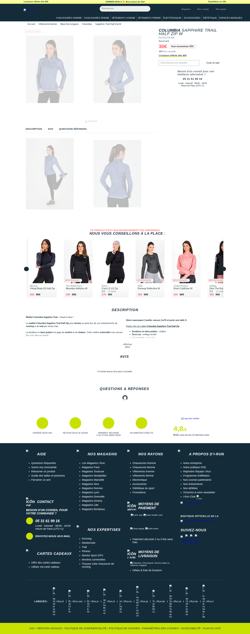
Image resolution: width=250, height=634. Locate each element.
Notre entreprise (192, 463)
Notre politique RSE (194, 467)
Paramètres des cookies (160, 628)
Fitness (86, 551)
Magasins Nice (90, 484)
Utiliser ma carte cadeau (45, 566)
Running (87, 538)
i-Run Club (189, 496)
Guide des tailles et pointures (48, 475)
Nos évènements (193, 484)
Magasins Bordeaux (93, 509)
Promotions (139, 492)
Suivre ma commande (44, 467)
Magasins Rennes (92, 488)
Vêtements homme (143, 471)
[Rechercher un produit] (146, 9)
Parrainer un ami (40, 479)
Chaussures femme (144, 467)
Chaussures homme (144, 463)
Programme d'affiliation (196, 475)
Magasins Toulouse (93, 471)
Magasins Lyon (90, 492)
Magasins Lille (90, 505)
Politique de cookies (124, 628)
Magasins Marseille (93, 479)
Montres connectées (93, 559)
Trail (84, 547)
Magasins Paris (91, 467)
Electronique (140, 479)
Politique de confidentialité (85, 628)
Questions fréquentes (43, 463)
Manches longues (69, 24)
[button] (42, 427)
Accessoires (140, 484)
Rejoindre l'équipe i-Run (197, 471)
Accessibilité (191, 628)
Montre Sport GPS (92, 555)
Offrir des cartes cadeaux (45, 562)
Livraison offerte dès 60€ (172, 55)
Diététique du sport (143, 488)
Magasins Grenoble (93, 496)
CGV (32, 628)
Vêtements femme (47, 24)
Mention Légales (49, 628)
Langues (41, 601)
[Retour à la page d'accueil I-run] (37, 13)
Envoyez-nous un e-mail (52, 536)
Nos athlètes (190, 488)
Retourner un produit (43, 471)
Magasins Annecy (92, 500)
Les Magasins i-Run (93, 463)
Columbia (87, 24)
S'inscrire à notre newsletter (199, 492)
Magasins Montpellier (94, 475)
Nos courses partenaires (197, 479)
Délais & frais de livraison (147, 570)
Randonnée (88, 542)
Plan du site (212, 628)
